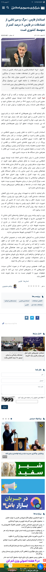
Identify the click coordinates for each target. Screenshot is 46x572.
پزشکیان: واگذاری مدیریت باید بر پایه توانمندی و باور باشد (24, 453)
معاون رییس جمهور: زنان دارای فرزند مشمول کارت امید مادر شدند (23, 558)
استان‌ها (26, 281)
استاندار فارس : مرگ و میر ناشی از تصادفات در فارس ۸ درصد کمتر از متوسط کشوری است (25, 25)
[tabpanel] (23, 440)
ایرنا (25, 8)
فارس (20, 281)
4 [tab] (3, 419)
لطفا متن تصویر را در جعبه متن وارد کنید (31, 398)
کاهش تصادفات (37, 301)
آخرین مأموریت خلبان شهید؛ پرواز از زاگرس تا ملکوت (25, 536)
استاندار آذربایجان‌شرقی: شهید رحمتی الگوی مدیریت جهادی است (22, 541)
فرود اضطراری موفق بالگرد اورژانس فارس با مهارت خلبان (24, 518)
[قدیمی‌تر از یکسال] (34, 344)
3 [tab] (6, 419)
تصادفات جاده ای (37, 305)
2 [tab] (8, 419)
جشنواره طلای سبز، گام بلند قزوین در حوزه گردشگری (25, 521)
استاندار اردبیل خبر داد (15, 353)
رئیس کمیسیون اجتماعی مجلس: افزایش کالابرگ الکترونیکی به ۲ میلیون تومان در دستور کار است (22, 526)
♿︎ (40, 566)
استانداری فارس (24, 301)
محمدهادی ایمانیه (10, 301)
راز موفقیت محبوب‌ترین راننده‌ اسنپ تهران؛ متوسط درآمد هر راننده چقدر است (22, 531)
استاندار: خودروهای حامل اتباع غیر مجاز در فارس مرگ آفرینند (34, 354)
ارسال (4, 407)
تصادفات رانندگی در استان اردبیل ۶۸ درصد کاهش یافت (13, 356)
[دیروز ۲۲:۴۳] (23, 436)
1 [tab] (11, 419)
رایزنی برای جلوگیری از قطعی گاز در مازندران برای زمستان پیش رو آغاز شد (22, 552)
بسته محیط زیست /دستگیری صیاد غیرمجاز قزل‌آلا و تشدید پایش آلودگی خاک (23, 546)
